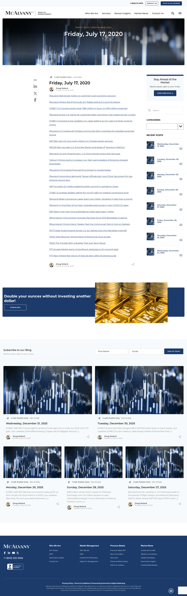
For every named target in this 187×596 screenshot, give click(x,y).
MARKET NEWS (82, 27)
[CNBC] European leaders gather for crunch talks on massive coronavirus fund (88, 193)
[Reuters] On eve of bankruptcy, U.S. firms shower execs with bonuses (84, 154)
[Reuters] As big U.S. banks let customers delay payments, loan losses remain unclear (92, 115)
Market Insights (122, 13)
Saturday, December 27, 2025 (147, 487)
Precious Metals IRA (118, 550)
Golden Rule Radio (148, 558)
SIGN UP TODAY (174, 351)
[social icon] (4, 552)
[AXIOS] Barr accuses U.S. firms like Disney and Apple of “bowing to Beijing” (87, 147)
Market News (141, 13)
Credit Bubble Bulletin (149, 565)
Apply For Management (89, 561)
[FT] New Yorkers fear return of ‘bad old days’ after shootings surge (82, 256)
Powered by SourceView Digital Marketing (108, 583)
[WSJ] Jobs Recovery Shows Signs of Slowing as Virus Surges (80, 237)
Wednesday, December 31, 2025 (26, 423)
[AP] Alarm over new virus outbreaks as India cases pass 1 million (81, 211)
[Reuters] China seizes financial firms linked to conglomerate (80, 170)
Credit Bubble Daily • (63, 77)
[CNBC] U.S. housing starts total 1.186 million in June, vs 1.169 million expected (88, 108)
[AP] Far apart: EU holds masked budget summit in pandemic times (83, 186)
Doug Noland (62, 88)
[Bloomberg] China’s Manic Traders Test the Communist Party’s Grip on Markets (89, 224)
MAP (51, 554)
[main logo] (26, 13)
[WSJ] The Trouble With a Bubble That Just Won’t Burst (77, 243)
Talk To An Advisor (117, 565)
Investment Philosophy (89, 558)
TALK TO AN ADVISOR (171, 3)
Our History (53, 550)
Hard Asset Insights (56, 558)
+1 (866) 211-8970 (136, 3)
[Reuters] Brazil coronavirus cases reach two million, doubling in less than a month (91, 199)
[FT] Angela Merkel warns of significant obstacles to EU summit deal (83, 249)
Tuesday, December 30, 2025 (116, 423)
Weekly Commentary (149, 554)
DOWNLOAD (15, 307)
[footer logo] (17, 546)
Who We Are (91, 13)
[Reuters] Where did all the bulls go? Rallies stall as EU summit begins (84, 102)
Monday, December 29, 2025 (24, 487)
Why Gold (114, 558)
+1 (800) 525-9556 (13, 558)
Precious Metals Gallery (119, 561)
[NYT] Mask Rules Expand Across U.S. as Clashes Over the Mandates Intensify (88, 230)
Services (106, 13)
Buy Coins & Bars (116, 554)
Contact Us (152, 3)
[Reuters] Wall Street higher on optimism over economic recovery (82, 96)
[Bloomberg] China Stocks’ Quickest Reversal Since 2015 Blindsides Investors (88, 218)
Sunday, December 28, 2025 (85, 487)
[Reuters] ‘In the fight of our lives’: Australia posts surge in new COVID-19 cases (88, 205)
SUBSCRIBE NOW (164, 93)
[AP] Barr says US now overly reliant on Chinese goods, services (81, 141)
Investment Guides (148, 550)
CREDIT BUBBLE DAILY (101, 27)
